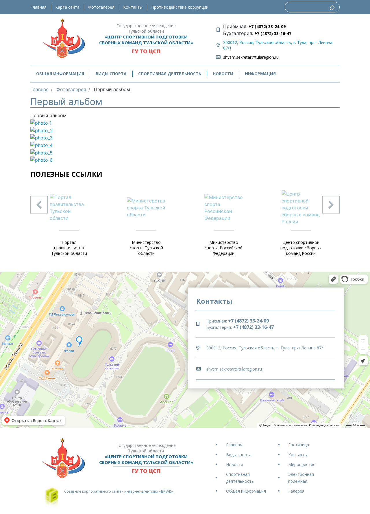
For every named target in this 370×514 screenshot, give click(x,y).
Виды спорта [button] (111, 73)
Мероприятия (301, 464)
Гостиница (298, 444)
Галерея (296, 491)
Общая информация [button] (60, 73)
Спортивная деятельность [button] (169, 73)
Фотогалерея (101, 7)
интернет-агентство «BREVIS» (148, 491)
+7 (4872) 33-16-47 (272, 33)
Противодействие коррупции (179, 7)
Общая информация (246, 491)
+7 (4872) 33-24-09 (266, 26)
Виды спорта (238, 454)
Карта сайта (67, 7)
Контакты (133, 7)
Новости (223, 73)
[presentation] (39, 204)
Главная (38, 7)
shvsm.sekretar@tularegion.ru (251, 57)
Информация (260, 73)
